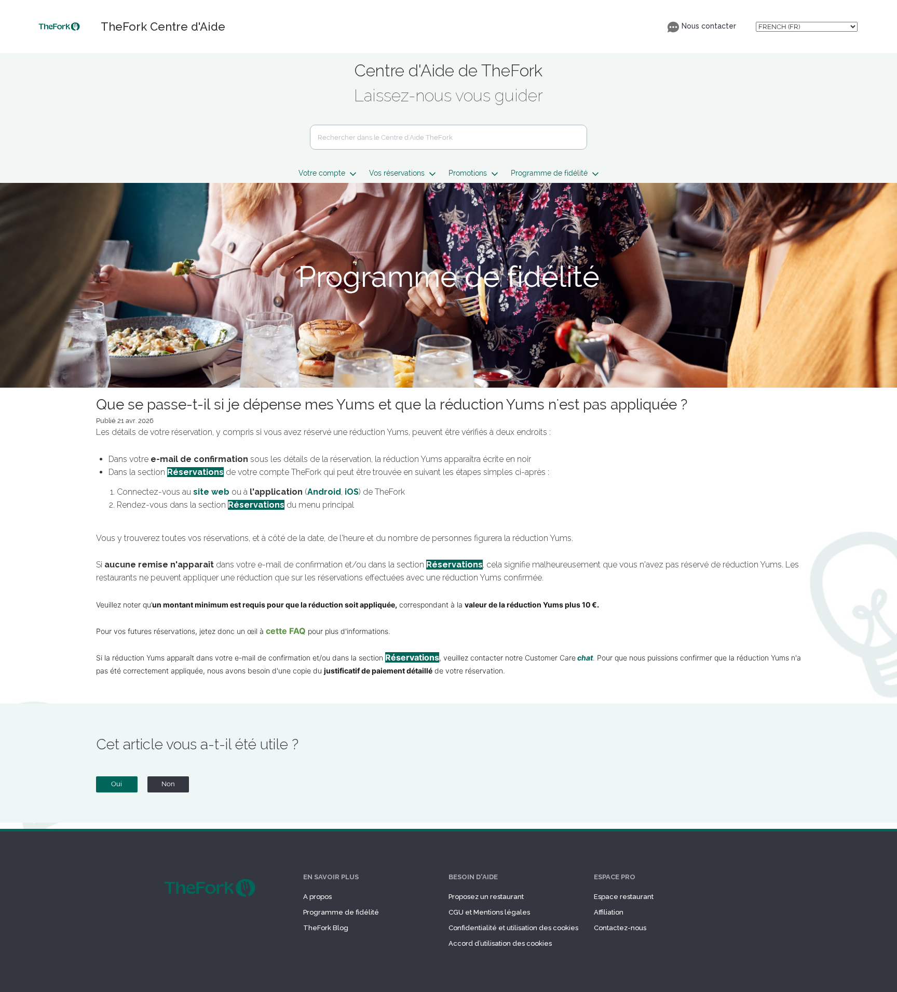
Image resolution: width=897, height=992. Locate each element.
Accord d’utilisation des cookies (500, 943)
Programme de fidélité (341, 912)
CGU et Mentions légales (489, 912)
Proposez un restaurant (486, 897)
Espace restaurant (624, 897)
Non (168, 784)
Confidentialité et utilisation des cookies (513, 928)
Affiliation (608, 912)
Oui (116, 784)
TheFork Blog (325, 928)
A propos (317, 897)
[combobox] (448, 137)
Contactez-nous (620, 928)
